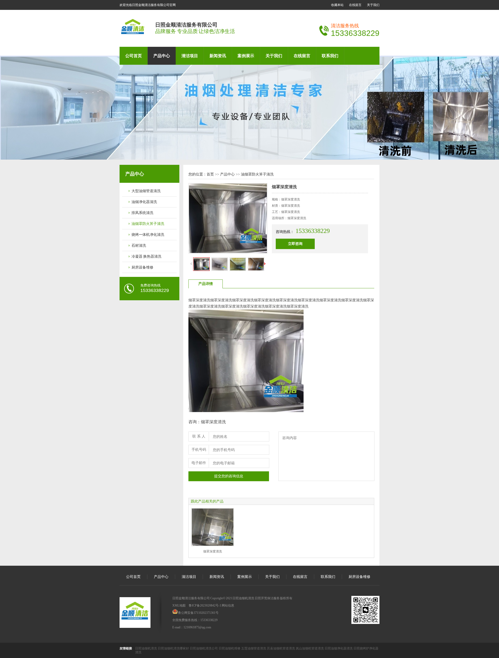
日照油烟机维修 (230, 648)
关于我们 (373, 5)
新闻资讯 (217, 56)
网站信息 (228, 605)
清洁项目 (189, 56)
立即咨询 (295, 244)
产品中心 (161, 56)
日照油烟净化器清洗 (339, 648)
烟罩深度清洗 (212, 551)
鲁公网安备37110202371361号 (198, 613)
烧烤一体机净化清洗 (148, 235)
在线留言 (355, 5)
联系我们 (330, 56)
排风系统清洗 (142, 213)
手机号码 (199, 450)
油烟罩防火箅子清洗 (148, 224)
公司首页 (133, 56)
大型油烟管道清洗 (146, 191)
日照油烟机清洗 (146, 648)
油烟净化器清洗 (144, 202)
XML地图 (179, 605)
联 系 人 (198, 436)
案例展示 (246, 56)
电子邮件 (199, 463)
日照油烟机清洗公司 (204, 648)
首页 (210, 174)
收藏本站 (337, 5)
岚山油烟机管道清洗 (310, 648)
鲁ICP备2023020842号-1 (205, 605)
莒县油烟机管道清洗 (281, 648)
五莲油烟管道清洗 (254, 648)
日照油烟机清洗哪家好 (174, 648)
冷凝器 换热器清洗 (146, 256)
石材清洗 (139, 245)
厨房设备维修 (142, 267)
